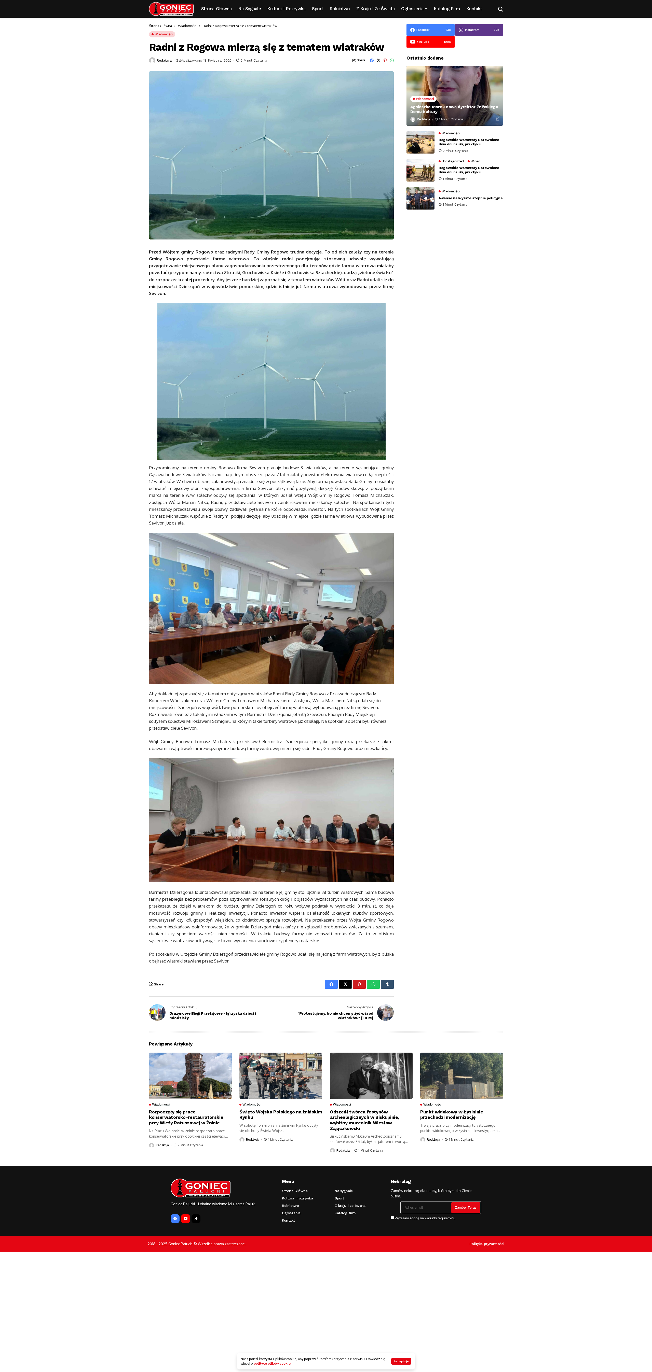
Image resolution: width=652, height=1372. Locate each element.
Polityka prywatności (486, 1244)
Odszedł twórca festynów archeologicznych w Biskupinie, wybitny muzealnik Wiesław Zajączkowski (364, 1120)
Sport (339, 1198)
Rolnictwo (290, 1206)
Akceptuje (401, 1361)
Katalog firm (345, 1213)
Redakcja (164, 60)
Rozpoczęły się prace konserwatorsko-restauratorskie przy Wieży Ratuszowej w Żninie (186, 1117)
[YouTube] (185, 1218)
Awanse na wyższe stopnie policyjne (470, 198)
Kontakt (288, 1220)
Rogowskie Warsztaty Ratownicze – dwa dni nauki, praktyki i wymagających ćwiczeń (470, 142)
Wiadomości (187, 26)
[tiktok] (196, 1218)
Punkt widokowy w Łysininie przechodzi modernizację (451, 1114)
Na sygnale (344, 1191)
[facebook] (175, 1218)
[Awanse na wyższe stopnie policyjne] (420, 198)
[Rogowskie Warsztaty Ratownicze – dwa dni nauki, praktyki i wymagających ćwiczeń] (420, 142)
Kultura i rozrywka (297, 1198)
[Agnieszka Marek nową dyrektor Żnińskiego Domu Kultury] (454, 96)
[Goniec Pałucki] (171, 9)
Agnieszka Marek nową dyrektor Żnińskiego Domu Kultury (454, 109)
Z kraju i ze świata (350, 1206)
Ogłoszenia (291, 1213)
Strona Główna (160, 26)
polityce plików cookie (272, 1363)
